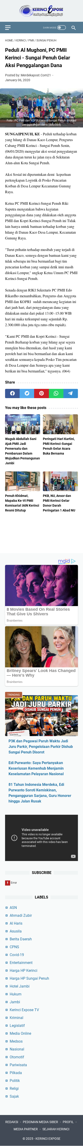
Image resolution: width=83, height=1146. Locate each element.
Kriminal (16, 1018)
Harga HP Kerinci (23, 970)
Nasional (17, 1049)
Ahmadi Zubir (21, 915)
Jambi (15, 1002)
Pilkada (16, 1073)
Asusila (16, 931)
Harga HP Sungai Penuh (29, 978)
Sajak (14, 1096)
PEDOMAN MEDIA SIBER (40, 1122)
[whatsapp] (56, 393)
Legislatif (17, 1025)
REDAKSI (11, 1122)
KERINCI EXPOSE (48, 1138)
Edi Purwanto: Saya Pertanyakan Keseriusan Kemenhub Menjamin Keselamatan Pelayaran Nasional (36, 768)
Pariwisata (18, 1065)
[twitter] (27, 393)
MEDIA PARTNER (26, 1129)
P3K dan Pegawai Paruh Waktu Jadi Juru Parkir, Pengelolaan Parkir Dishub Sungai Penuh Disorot (41, 746)
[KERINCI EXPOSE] (41, 11)
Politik (15, 1080)
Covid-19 (17, 955)
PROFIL (68, 1122)
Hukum (15, 994)
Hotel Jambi (20, 986)
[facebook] (12, 393)
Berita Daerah (21, 939)
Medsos (16, 1041)
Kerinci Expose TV (24, 1010)
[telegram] (70, 393)
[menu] (10, 27)
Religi (14, 1088)
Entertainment (21, 962)
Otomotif (17, 1057)
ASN (13, 907)
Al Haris (16, 923)
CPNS (14, 947)
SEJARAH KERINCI (55, 1129)
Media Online (20, 1033)
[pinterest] (41, 393)
